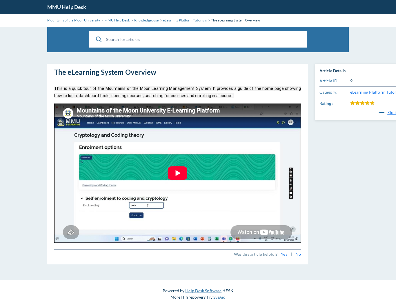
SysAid (219, 297)
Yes (284, 254)
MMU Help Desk (66, 7)
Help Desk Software (203, 290)
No (298, 254)
